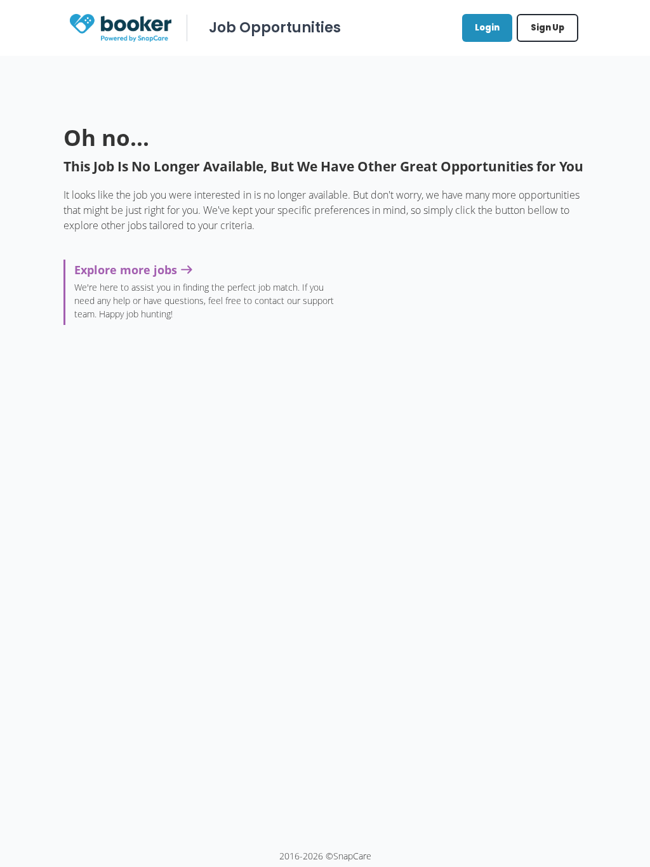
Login (487, 28)
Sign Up (547, 28)
